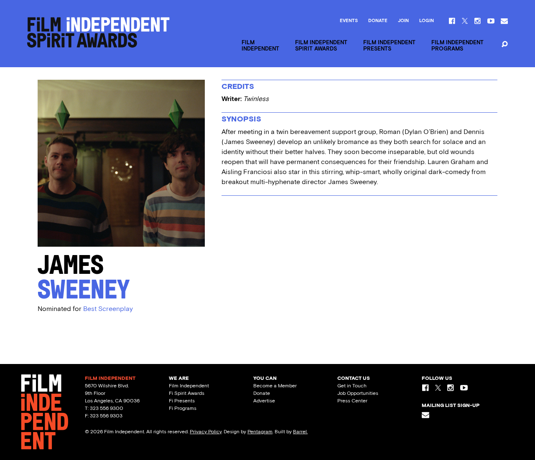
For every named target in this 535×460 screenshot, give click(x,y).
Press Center (352, 401)
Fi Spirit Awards (186, 393)
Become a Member (275, 386)
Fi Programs (182, 408)
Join (403, 20)
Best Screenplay (108, 309)
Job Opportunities (357, 393)
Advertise (264, 401)
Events (349, 20)
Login (426, 20)
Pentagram (260, 432)
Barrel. (300, 432)
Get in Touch (352, 386)
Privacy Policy (206, 432)
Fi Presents (182, 401)
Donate (377, 20)
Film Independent (189, 386)
